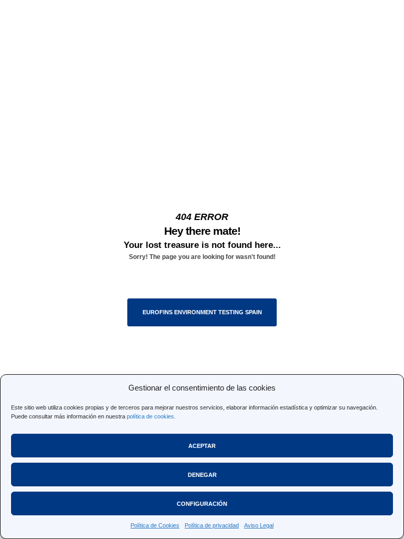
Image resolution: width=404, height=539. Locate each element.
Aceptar (202, 446)
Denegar (202, 475)
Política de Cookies (154, 525)
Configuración (202, 504)
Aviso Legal (259, 525)
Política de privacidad (212, 525)
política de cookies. (151, 416)
